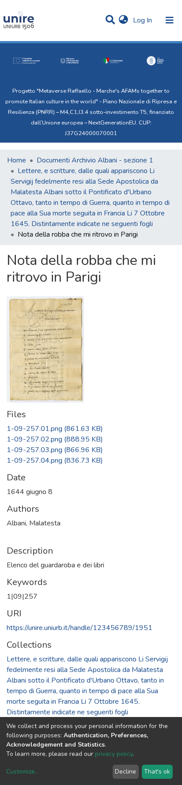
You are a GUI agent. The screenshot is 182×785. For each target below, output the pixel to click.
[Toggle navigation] (169, 20)
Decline (125, 771)
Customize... (22, 771)
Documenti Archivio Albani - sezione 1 (95, 160)
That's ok (157, 771)
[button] (123, 20)
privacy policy (114, 754)
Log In (143, 20)
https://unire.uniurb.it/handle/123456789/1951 (79, 628)
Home (16, 160)
